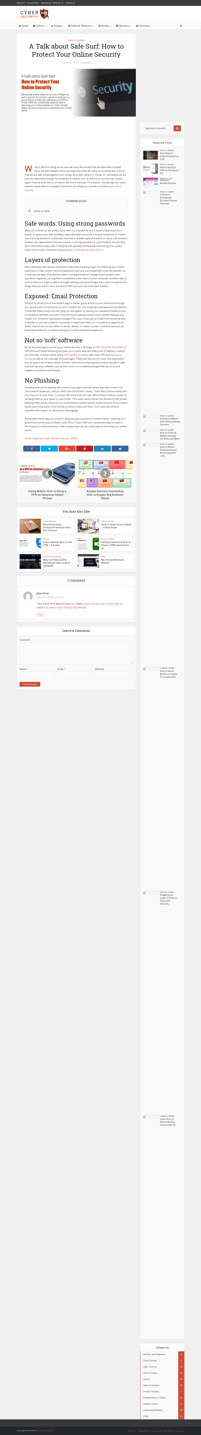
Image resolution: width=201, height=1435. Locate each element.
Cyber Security (49, 521)
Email (61, 669)
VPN (75, 438)
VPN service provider (75, 355)
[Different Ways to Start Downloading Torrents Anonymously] (151, 420)
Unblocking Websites (52, 556)
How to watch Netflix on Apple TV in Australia (168, 674)
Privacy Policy (33, 3)
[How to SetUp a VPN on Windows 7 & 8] (151, 169)
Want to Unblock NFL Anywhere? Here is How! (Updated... (56, 562)
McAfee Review (168, 183)
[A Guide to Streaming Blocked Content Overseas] (151, 301)
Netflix (105, 25)
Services (143, 25)
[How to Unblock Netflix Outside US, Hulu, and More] (151, 434)
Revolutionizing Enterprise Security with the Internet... (57, 527)
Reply (40, 614)
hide (82, 201)
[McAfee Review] (151, 183)
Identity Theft (42, 438)
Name (24, 669)
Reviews (124, 25)
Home (25, 25)
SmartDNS (117, 347)
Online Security (61, 438)
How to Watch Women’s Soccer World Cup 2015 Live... (168, 451)
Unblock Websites (81, 25)
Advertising (46, 3)
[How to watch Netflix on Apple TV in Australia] (151, 777)
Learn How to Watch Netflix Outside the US (167, 1122)
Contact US (70, 3)
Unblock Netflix (167, 668)
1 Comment (85, 62)
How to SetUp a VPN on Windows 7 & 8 (170, 170)
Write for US (58, 3)
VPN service (101, 347)
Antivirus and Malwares (166, 179)
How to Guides (76, 40)
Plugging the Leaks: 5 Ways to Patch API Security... (168, 899)
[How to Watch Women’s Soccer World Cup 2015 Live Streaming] (151, 553)
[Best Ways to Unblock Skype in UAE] (151, 154)
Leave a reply (41, 211)
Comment (25, 640)
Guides (57, 25)
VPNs (103, 556)
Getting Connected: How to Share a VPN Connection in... (116, 545)
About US (21, 3)
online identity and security (88, 249)
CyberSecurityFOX (45, 1430)
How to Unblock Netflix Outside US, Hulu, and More (170, 435)
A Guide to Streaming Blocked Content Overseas (168, 199)
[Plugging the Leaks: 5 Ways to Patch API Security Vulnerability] (151, 1001)
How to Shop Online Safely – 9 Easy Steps (116, 526)
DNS (28, 438)
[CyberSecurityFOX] (35, 13)
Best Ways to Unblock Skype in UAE (169, 156)
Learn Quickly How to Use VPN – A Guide (57, 543)
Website (99, 669)
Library (39, 25)
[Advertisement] (76, 140)
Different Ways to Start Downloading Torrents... (170, 421)
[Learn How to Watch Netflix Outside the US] (151, 1225)
